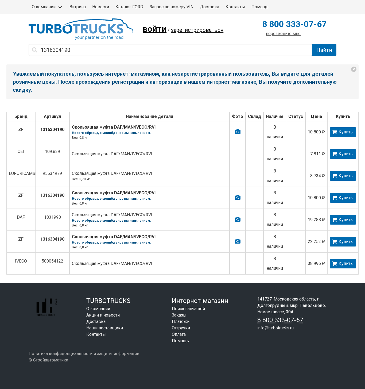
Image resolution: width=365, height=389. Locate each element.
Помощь (260, 6)
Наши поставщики (104, 327)
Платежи (180, 321)
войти (154, 29)
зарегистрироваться (197, 30)
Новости (100, 6)
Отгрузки (181, 327)
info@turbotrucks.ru (275, 327)
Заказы (179, 315)
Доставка (209, 6)
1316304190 (52, 129)
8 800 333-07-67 (294, 24)
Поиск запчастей (188, 308)
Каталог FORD (129, 6)
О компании (44, 6)
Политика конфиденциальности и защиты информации (84, 353)
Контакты (235, 6)
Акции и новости (103, 315)
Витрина (77, 6)
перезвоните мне (283, 33)
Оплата (179, 334)
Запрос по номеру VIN (171, 6)
